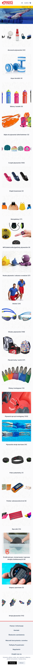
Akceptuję (12, 662)
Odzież (16, 303)
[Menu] (30, 7)
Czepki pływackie (16, 163)
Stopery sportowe (16, 587)
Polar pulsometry (16, 473)
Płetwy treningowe (16, 388)
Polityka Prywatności (16, 645)
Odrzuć (21, 662)
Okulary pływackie (16, 332)
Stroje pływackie (16, 616)
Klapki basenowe (16, 191)
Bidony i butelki (16, 106)
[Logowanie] (22, 3)
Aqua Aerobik (16, 78)
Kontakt (16, 630)
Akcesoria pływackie (16, 50)
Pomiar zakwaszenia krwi (16, 501)
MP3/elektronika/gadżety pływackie (16, 247)
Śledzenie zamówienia (16, 635)
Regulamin (16, 649)
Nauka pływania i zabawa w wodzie (16, 275)
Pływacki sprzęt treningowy (16, 416)
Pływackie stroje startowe (16, 444)
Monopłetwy (16, 219)
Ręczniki (16, 529)
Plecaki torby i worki (16, 360)
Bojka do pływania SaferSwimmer (16, 134)
